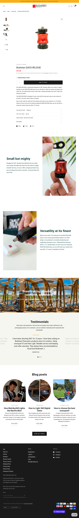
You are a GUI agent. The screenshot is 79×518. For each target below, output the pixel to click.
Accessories (13, 11)
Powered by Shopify (28, 503)
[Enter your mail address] (24, 495)
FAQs (29, 459)
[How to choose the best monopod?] (64, 390)
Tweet (26, 126)
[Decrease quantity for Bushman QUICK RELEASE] (17, 82)
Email (4, 492)
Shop (8, 11)
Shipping (46, 73)
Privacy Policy (6, 466)
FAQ (4, 449)
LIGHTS (30, 454)
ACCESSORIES (31, 457)
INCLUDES (19, 121)
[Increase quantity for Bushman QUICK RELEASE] (22, 82)
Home (4, 11)
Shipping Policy (7, 464)
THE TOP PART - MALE (22, 114)
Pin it (33, 126)
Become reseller (7, 459)
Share (19, 126)
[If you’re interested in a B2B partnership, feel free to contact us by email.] (39, 1)
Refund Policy (6, 469)
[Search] (69, 6)
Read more (14, 423)
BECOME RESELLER (33, 462)
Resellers (5, 456)
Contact (5, 454)
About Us (5, 452)
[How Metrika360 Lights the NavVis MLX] (14, 390)
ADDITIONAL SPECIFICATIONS (24, 117)
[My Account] (72, 6)
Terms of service (7, 461)
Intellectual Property (8, 471)
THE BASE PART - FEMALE (23, 110)
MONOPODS (31, 452)
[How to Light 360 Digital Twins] (39, 390)
